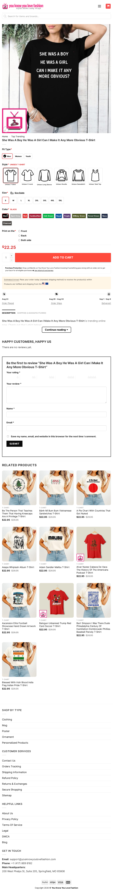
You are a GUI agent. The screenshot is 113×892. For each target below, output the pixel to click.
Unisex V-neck (27, 184)
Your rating (13, 372)
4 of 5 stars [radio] (61, 377)
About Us (7, 813)
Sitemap (7, 795)
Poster (6, 731)
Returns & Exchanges (14, 783)
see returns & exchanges (43, 270)
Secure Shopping (12, 789)
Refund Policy (10, 778)
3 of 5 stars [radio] (43, 377)
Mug (4, 725)
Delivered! (106, 303)
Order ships (56, 303)
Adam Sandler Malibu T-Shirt (54, 567)
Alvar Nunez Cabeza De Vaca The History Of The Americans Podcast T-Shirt (92, 570)
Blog (4, 842)
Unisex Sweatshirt (78, 184)
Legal (5, 830)
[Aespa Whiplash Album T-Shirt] (19, 544)
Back (23, 235)
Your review (13, 383)
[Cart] (108, 6)
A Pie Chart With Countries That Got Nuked (93, 512)
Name (10, 408)
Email (10, 422)
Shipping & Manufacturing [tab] (31, 313)
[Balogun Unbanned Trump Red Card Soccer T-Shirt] (56, 600)
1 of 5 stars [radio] (11, 377)
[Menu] (99, 6)
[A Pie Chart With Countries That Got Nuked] (93, 487)
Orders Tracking (11, 766)
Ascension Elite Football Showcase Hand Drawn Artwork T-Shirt (19, 626)
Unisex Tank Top (95, 184)
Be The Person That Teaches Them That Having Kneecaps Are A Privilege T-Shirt (17, 513)
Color (5, 209)
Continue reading (55, 329)
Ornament (8, 736)
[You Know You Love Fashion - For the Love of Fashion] (22, 6)
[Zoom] (6, 129)
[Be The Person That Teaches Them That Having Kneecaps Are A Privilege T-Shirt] (19, 487)
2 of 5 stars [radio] (26, 377)
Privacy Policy (10, 819)
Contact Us (8, 760)
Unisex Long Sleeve (44, 185)
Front (24, 231)
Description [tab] (8, 313)
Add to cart (63, 257)
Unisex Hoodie (61, 184)
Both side (26, 240)
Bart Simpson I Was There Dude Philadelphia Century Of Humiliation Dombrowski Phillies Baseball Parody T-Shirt (93, 627)
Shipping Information (14, 772)
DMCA (6, 836)
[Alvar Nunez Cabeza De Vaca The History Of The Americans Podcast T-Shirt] (93, 544)
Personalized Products (15, 742)
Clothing (7, 719)
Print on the (9, 231)
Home (5, 136)
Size (5, 192)
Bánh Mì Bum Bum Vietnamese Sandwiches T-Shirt (55, 512)
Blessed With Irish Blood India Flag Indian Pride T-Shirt (17, 684)
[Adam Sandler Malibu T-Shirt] (56, 544)
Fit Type (7, 149)
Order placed (8, 303)
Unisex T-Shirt (10, 184)
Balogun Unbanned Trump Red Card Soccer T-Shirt (55, 624)
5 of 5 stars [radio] (82, 377)
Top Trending (18, 136)
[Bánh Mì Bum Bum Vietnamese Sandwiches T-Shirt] (56, 487)
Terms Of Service (12, 824)
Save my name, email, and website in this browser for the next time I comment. (53, 436)
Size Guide (19, 193)
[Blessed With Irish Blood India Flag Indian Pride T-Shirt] (19, 659)
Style (5, 164)
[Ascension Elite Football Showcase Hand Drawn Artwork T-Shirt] (19, 600)
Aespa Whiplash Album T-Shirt (18, 567)
